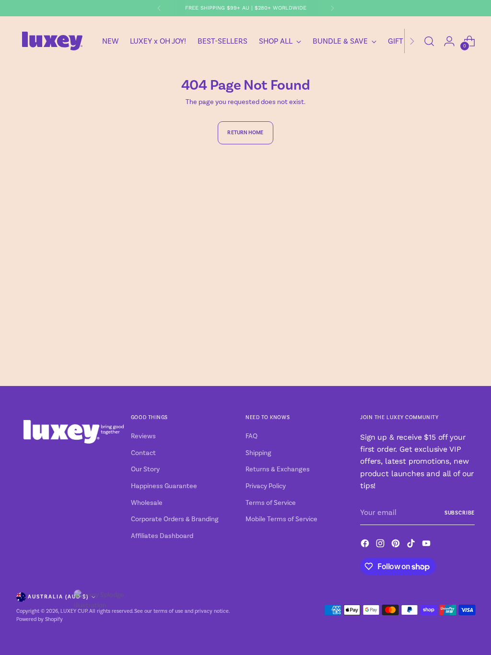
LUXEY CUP (73, 611)
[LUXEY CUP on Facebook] (366, 544)
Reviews (143, 436)
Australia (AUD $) (58, 597)
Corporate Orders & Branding (175, 519)
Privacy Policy (266, 486)
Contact (143, 453)
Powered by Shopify (39, 619)
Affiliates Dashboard (162, 536)
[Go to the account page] (449, 41)
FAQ (251, 436)
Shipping (258, 453)
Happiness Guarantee (164, 486)
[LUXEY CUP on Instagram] (381, 544)
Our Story (145, 469)
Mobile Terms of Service (281, 519)
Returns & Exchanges (278, 469)
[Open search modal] (429, 41)
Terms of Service (271, 503)
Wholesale (147, 503)
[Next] (332, 8)
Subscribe (459, 513)
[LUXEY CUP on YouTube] (427, 544)
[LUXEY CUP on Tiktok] (412, 544)
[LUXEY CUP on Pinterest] (396, 544)
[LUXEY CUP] (52, 41)
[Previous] (159, 8)
